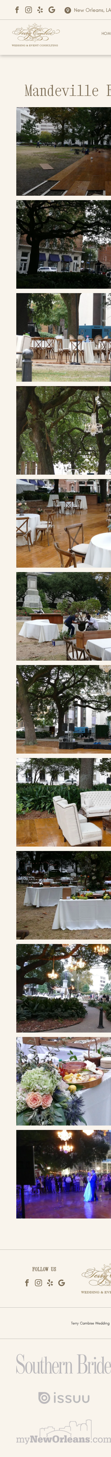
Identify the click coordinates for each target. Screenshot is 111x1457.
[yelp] (40, 10)
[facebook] (17, 10)
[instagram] (28, 10)
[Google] (51, 10)
